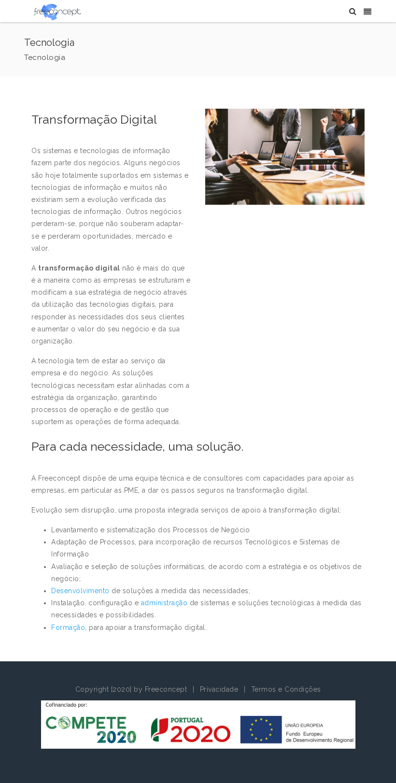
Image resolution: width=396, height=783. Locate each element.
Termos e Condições (286, 689)
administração (165, 603)
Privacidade (219, 689)
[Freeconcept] (57, 11)
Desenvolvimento (81, 591)
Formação (68, 627)
